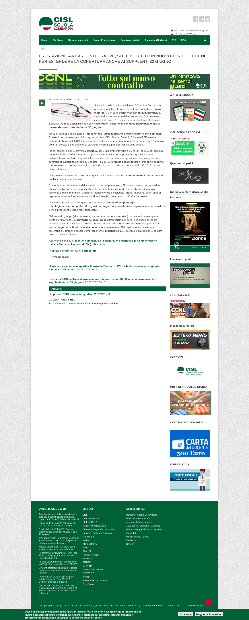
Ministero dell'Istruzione (94, 526)
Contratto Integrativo (96, 303)
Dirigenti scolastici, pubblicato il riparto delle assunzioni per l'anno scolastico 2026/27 (58, 570)
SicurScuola (89, 584)
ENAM (89, 558)
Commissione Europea (94, 569)
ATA (174, 40)
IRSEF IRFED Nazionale (95, 580)
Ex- (84, 558)
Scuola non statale (130, 40)
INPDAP (87, 562)
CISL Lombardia (91, 518)
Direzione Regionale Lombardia (98, 529)
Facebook (195, 19)
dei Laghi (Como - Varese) (139, 522)
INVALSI (87, 551)
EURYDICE (88, 573)
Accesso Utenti (195, 605)
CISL (85, 515)
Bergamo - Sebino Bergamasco (141, 515)
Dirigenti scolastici (78, 40)
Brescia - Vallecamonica (138, 518)
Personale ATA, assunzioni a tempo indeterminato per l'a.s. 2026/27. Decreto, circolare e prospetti (56, 579)
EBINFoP (87, 566)
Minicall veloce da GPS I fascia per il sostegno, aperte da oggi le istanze (57, 548)
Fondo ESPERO (91, 555)
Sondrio (130, 544)
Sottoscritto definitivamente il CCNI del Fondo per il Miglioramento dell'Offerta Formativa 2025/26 (58, 555)
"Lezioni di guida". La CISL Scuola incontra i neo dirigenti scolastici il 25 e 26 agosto (58, 532)
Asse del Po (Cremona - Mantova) (143, 526)
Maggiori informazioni (208, 614)
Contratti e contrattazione (69, 303)
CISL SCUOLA (90, 522)
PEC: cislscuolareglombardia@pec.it (192, 30)
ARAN (86, 577)
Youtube (207, 19)
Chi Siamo (58, 40)
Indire (85, 547)
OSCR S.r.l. (133, 605)
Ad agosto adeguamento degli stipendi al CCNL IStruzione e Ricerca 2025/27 (58, 563)
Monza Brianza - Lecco (137, 536)
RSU (72, 299)
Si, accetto (186, 614)
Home (44, 40)
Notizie (65, 299)
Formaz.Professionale (104, 40)
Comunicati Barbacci (156, 40)
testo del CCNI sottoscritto (80, 250)
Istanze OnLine (90, 544)
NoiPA (86, 540)
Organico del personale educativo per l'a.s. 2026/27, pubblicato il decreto (57, 524)
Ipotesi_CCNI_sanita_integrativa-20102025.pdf (81, 294)
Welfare (114, 303)
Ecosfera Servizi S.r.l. (169, 605)
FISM (183, 40)
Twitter (201, 19)
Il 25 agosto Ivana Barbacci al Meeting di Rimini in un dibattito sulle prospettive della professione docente (59, 540)
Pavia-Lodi (131, 540)
